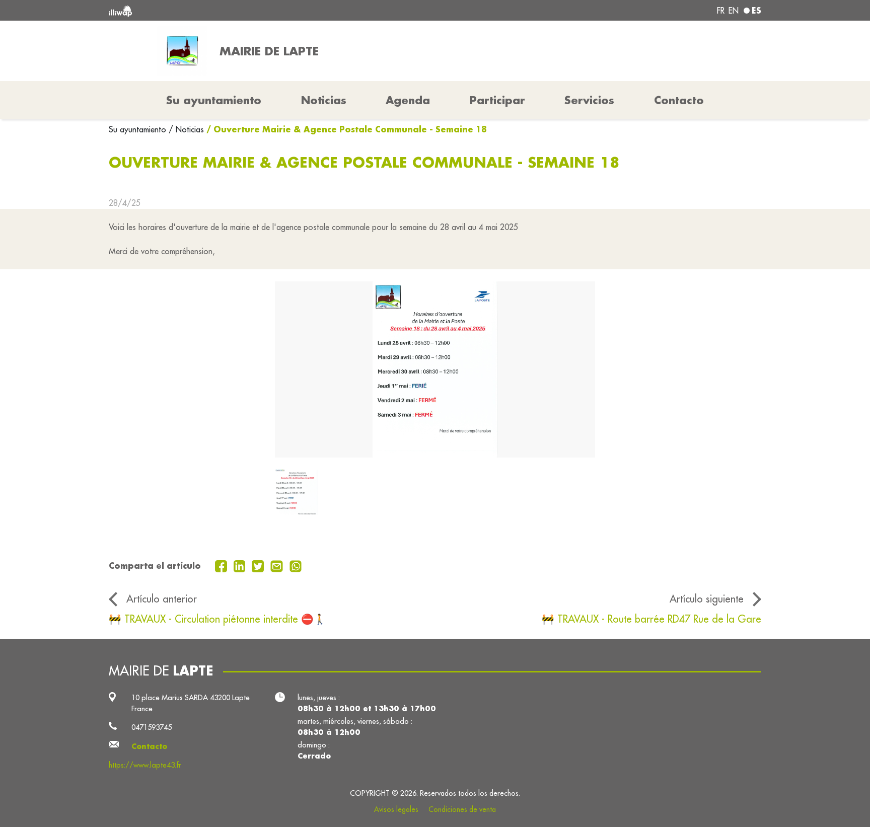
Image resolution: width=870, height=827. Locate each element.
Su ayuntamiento (139, 129)
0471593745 (151, 727)
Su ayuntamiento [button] (213, 100)
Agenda (408, 100)
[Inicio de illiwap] (241, 10)
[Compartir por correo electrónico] (277, 565)
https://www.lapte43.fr (145, 765)
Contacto (679, 100)
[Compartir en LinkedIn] (241, 565)
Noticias (323, 100)
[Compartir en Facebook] (222, 565)
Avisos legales (396, 809)
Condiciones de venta (462, 809)
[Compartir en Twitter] (259, 565)
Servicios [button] (589, 100)
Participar (497, 100)
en (734, 11)
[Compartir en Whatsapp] (295, 565)
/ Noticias (186, 129)
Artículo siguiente (707, 598)
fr (720, 11)
